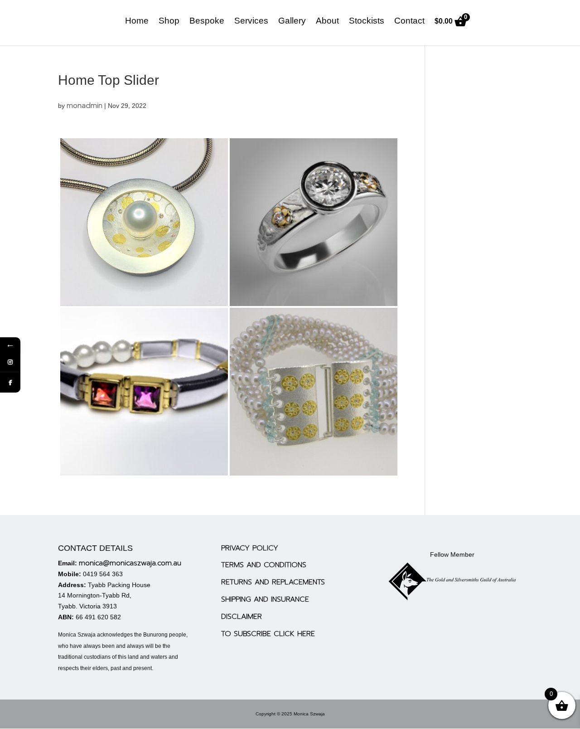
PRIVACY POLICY (249, 548)
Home (137, 21)
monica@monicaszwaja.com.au (130, 563)
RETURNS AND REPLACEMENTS (273, 582)
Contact (409, 21)
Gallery (292, 21)
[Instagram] (10, 362)
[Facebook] (10, 382)
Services (251, 21)
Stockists (366, 21)
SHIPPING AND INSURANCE (265, 599)
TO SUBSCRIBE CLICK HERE (268, 633)
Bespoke (206, 21)
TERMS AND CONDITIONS (263, 564)
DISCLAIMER (241, 616)
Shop (169, 21)
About (327, 21)
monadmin (84, 105)
